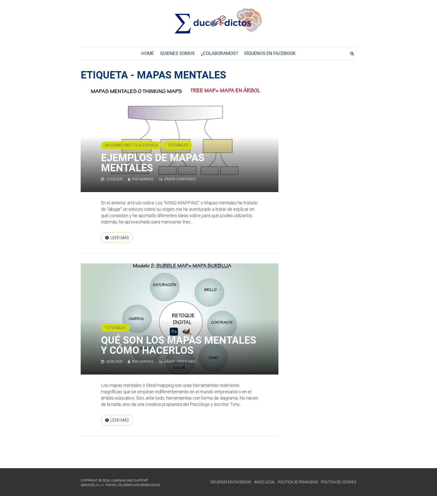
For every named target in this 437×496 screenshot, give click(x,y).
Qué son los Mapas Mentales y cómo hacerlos (178, 345)
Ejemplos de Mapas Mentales (152, 163)
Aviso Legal (264, 482)
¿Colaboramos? (219, 53)
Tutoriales (178, 145)
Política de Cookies (338, 482)
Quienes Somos (177, 53)
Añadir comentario (180, 178)
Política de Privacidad (298, 482)
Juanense (146, 178)
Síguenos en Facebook (270, 53)
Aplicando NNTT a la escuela (131, 145)
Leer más (120, 237)
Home (147, 53)
